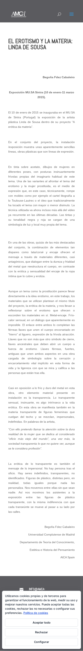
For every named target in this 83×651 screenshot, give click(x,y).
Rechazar (41, 632)
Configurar (41, 642)
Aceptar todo (42, 622)
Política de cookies (35, 613)
